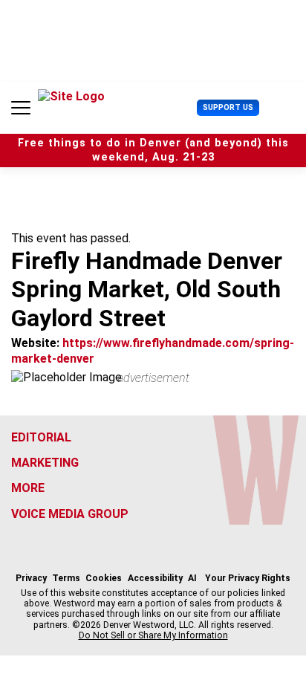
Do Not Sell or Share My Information (153, 635)
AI (192, 578)
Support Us (228, 107)
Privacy (31, 578)
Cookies (103, 578)
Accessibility (155, 578)
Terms (66, 578)
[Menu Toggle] (20, 108)
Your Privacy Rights (247, 578)
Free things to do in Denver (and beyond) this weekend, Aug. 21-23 (153, 150)
